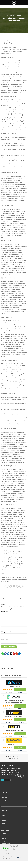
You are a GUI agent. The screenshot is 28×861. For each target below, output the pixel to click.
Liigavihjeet (4, 820)
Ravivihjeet (4, 825)
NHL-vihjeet (4, 818)
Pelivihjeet (19, 15)
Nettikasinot (4, 792)
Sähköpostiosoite (6, 632)
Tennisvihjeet (4, 810)
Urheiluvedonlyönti (5, 836)
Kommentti (4, 611)
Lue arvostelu (7, 722)
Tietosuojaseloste (5, 800)
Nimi (2, 625)
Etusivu (3, 787)
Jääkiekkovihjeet (5, 807)
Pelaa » (19, 857)
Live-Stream (4, 797)
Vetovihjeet (4, 823)
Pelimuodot (4, 833)
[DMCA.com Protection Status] (6, 780)
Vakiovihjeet (4, 815)
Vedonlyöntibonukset (6, 789)
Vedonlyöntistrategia (6, 841)
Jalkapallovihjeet (11, 15)
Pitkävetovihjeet (14, 16)
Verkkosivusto (4, 639)
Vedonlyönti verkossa (6, 843)
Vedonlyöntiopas (5, 830)
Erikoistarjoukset (5, 795)
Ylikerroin (4, 838)
